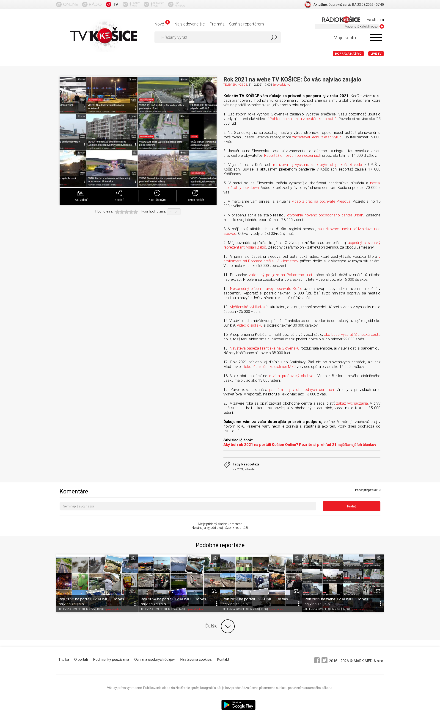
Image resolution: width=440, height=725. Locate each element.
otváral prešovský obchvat (292, 375)
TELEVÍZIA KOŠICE (235, 84)
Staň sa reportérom (246, 24)
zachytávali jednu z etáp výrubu (318, 137)
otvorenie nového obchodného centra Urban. (325, 215)
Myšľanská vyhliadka (247, 307)
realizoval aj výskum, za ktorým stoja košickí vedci (318, 164)
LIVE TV (376, 53)
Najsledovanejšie (189, 24)
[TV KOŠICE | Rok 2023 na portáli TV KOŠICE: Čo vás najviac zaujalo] (261, 583)
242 (132, 591)
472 (213, 591)
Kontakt (223, 659)
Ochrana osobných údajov (154, 659)
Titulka (63, 659)
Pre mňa (217, 24)
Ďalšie (211, 626)
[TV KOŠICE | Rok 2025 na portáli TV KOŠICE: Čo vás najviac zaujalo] (97, 583)
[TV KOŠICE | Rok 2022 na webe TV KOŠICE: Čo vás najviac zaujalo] (343, 583)
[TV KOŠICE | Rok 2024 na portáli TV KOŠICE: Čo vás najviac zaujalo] (179, 583)
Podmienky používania (111, 659)
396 (296, 591)
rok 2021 (238, 469)
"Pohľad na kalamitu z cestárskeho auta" (302, 118)
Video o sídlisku (249, 325)
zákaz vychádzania (352, 403)
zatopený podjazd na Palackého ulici (280, 274)
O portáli (81, 659)
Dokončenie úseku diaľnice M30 (269, 366)
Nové (161, 24)
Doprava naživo (348, 53)
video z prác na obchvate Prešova (321, 201)
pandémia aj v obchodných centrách (301, 389)
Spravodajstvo (281, 84)
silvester (250, 469)
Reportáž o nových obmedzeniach (292, 155)
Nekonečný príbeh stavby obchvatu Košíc (266, 288)
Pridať (351, 506)
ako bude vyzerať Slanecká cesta (352, 334)
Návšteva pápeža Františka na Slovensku (264, 348)
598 (377, 591)
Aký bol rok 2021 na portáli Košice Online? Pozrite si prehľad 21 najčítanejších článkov (299, 444)
